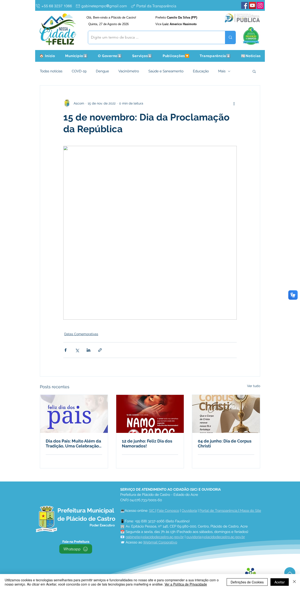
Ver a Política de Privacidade (186, 584)
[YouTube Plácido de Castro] (252, 5)
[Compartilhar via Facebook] (65, 350)
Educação (201, 71)
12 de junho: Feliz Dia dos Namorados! (147, 443)
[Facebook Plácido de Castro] (244, 5)
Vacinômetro (128, 71)
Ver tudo (253, 386)
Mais (221, 71)
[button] (76, 56)
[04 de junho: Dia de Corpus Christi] (226, 414)
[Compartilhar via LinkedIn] (88, 350)
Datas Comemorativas (81, 334)
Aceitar (279, 582)
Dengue (102, 71)
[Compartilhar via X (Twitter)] (77, 350)
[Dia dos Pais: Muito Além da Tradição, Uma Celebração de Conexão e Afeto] (74, 414)
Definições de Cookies (247, 582)
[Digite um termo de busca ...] (230, 37)
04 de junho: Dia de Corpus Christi (224, 443)
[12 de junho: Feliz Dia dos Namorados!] (150, 414)
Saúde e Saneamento (166, 71)
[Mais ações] (234, 103)
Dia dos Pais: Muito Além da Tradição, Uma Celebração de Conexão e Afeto (73, 443)
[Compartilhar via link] (100, 350)
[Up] (289, 572)
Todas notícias (51, 71)
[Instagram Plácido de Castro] (260, 5)
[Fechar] (294, 582)
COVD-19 (79, 71)
